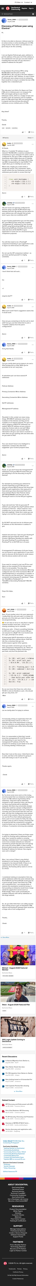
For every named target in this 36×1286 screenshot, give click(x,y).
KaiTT (16, 1062)
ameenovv (18, 1081)
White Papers (18, 1211)
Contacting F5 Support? (11, 1143)
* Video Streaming (9, 1168)
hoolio (9, 143)
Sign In (31, 8)
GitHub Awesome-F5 (10, 1171)
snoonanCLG (18, 1088)
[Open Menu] (33, 14)
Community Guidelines (18, 1195)
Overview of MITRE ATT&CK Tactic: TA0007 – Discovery (17, 1123)
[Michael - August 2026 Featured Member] (18, 955)
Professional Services (18, 1231)
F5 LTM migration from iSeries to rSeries (19, 1073)
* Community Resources (11, 1155)
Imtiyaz (17, 1075)
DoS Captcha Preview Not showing (17, 1086)
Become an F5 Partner (18, 1249)
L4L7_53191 (10, 609)
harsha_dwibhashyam (21, 1125)
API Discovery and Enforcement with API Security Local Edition (19, 1104)
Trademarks (12, 1269)
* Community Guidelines (11, 1150)
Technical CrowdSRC (18, 1193)
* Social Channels (9, 1166)
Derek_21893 (12, 19)
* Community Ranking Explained (14, 1154)
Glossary (18, 1213)
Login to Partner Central (18, 1251)
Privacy (25, 1269)
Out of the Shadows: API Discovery (17, 1110)
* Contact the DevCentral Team (13, 1157)
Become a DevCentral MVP (18, 1201)
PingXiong (17, 1131)
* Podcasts (6, 1164)
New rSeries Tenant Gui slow (15, 1067)
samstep (9, 203)
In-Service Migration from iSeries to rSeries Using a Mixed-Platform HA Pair (19, 1061)
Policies (19, 1269)
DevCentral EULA (18, 1197)
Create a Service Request (18, 1233)
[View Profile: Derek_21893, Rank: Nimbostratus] (4, 20)
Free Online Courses (18, 1219)
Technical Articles (18, 1191)
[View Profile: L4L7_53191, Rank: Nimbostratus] (4, 610)
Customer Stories (18, 1215)
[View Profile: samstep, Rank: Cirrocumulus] (4, 204)
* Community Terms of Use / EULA (14, 1152)
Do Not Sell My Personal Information (18, 1275)
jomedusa (18, 1069)
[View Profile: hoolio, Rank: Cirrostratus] (4, 144)
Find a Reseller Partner (18, 1245)
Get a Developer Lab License (18, 1199)
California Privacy (18, 1272)
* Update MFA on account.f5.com (14, 1159)
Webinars (18, 1217)
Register (24, 8)
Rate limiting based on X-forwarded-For (19, 1079)
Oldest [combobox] (31, 138)
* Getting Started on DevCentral (13, 1148)
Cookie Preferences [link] (18, 1279)
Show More (6, 937)
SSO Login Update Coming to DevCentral (13, 1040)
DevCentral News (7, 973)
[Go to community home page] (13, 8)
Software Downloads (18, 1235)
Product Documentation (18, 1209)
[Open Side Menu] (2, 8)
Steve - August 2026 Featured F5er (16, 1005)
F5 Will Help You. (13, 1141)
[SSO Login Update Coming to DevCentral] (18, 1027)
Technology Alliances (18, 1247)
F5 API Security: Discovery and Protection (19, 1117)
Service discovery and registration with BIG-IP (19, 1129)
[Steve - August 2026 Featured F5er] (18, 992)
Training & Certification (18, 1221)
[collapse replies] (18, 142)
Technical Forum (8, 14)
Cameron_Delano (20, 1106)
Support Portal (18, 1237)
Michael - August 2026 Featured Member (14, 969)
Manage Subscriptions (18, 1229)
